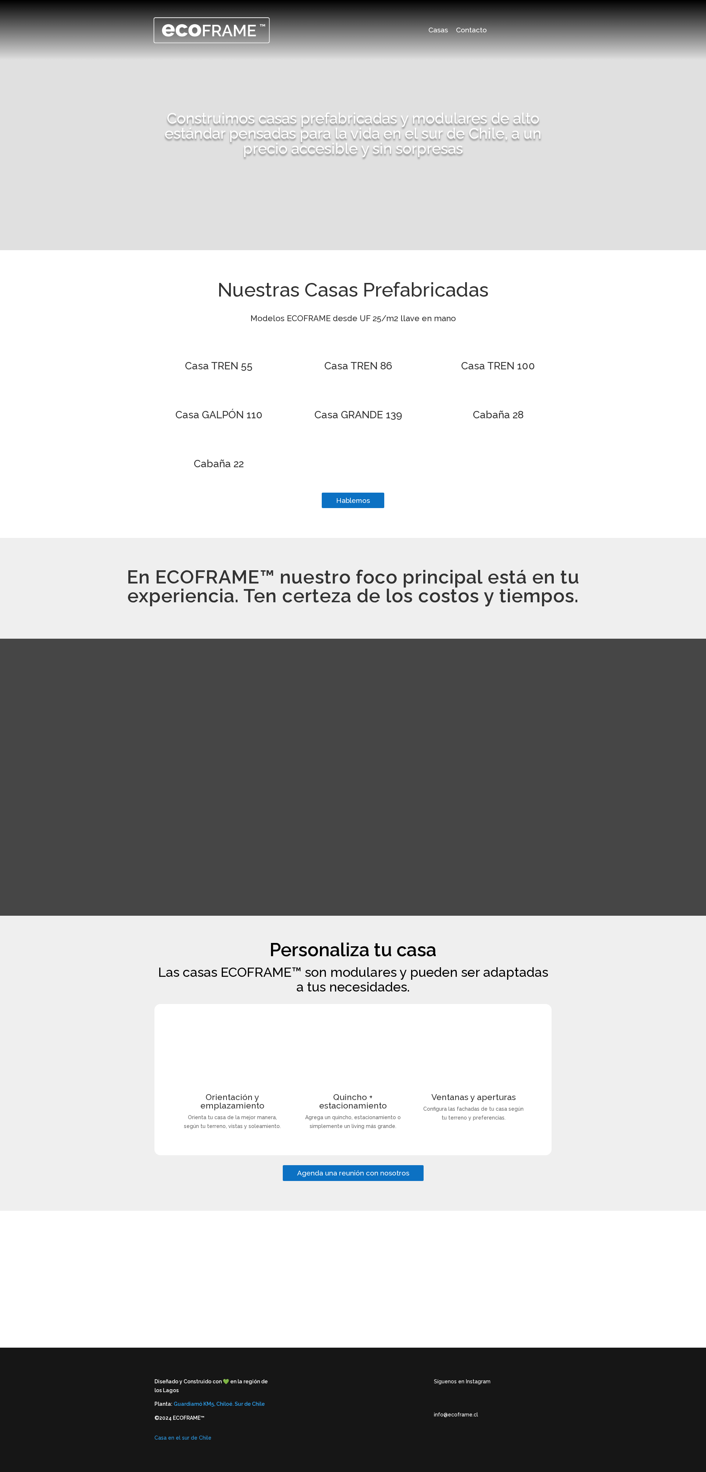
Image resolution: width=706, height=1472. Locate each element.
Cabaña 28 (498, 415)
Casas (438, 30)
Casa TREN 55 (219, 366)
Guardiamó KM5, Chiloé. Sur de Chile (219, 1404)
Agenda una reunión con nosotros (353, 1173)
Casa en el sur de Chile (182, 1438)
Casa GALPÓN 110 (219, 415)
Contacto (471, 30)
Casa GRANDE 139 (358, 415)
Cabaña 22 (219, 464)
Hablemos (353, 500)
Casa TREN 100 (498, 366)
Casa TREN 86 (358, 366)
